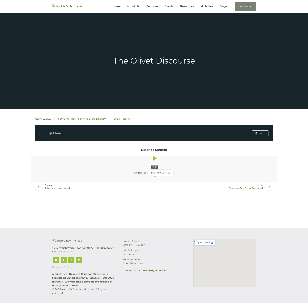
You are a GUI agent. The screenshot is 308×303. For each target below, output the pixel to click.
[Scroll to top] (300, 295)
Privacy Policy (62, 267)
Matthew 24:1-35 (160, 172)
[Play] (154, 158)
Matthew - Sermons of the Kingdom (86, 118)
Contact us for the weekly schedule (144, 270)
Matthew (125, 118)
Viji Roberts (55, 133)
